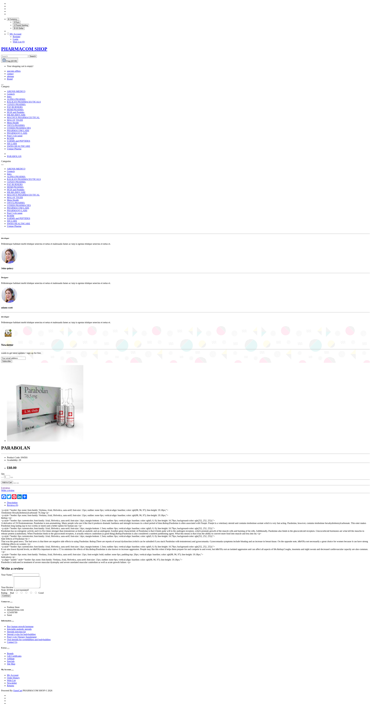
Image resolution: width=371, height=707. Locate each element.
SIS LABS (12, 143)
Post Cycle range (14, 136)
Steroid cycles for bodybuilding (21, 634)
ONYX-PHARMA (16, 125)
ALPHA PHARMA (16, 99)
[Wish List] (15, 483)
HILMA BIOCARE (16, 115)
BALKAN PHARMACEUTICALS (24, 102)
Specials (10, 661)
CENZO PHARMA (16, 104)
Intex (9, 96)
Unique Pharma (14, 149)
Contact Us (12, 642)
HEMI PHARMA (15, 109)
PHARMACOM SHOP (24, 48)
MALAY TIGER (15, 120)
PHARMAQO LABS (17, 133)
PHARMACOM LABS (18, 130)
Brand (10, 79)
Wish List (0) (19, 42)
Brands (10, 653)
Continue (6, 596)
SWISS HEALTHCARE (18, 146)
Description (12, 502)
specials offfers (14, 71)
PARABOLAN (14, 156)
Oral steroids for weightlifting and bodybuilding (29, 639)
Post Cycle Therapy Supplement (22, 637)
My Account (12, 675)
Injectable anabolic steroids (19, 629)
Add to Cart (7, 482)
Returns (10, 685)
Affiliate (10, 658)
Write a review (7, 490)
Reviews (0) (12, 505)
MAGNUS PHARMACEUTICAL (23, 117)
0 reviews (5, 488)
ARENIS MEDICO (16, 91)
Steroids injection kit (16, 631)
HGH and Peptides (15, 112)
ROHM (10, 138)
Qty (3, 474)
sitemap (10, 76)
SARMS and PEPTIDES (18, 141)
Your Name (6, 575)
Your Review (7, 587)
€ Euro (16, 22)
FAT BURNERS (15, 107)
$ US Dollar (18, 28)
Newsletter (12, 683)
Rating (4, 593)
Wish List (11, 680)
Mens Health (13, 122)
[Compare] (18, 483)
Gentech (11, 94)
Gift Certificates (14, 656)
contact (10, 73)
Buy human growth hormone (20, 626)
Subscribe (6, 361)
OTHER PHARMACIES (19, 128)
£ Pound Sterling (21, 25)
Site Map (11, 664)
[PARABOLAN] (45, 440)
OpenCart (17, 690)
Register (16, 36)
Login (15, 39)
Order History (13, 678)
